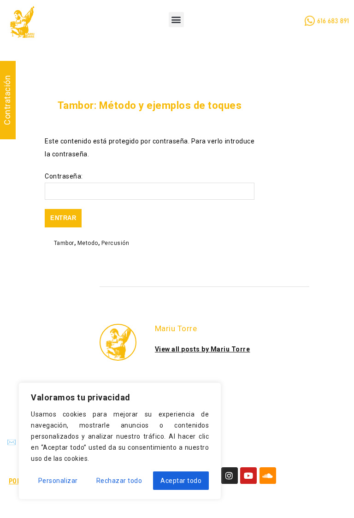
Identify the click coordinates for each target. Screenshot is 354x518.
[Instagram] (229, 475)
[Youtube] (248, 475)
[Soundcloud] (268, 475)
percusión (115, 243)
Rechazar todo (119, 480)
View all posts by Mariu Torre (202, 349)
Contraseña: (64, 176)
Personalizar (58, 480)
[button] (176, 19)
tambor (64, 243)
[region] (119, 441)
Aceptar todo (180, 480)
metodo (87, 243)
